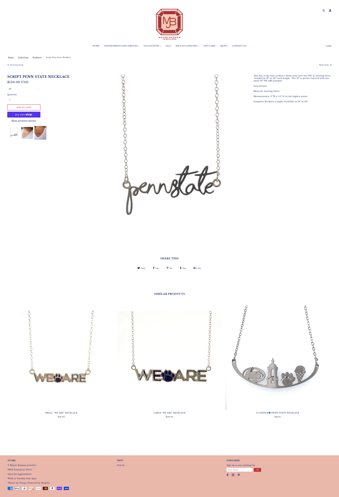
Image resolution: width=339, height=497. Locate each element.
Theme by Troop (17, 483)
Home (11, 57)
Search (120, 465)
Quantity (11, 94)
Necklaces (37, 57)
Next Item (324, 65)
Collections (23, 57)
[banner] (169, 24)
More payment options (24, 120)
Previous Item (16, 65)
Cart (329, 46)
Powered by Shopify (39, 483)
